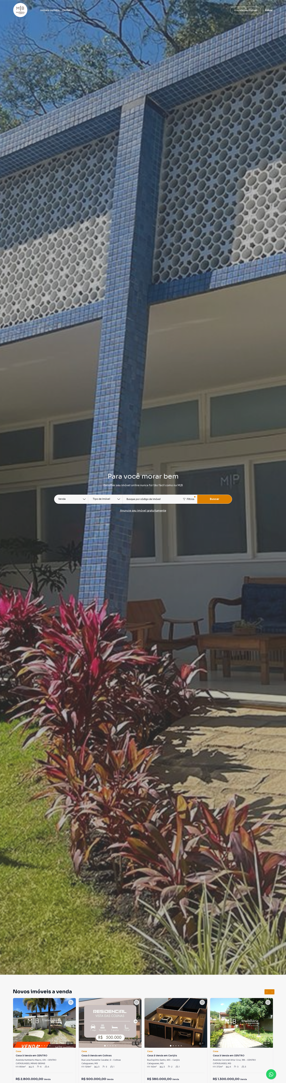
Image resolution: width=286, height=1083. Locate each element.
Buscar (214, 499)
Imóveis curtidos (50, 10)
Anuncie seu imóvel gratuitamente (143, 510)
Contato (67, 10)
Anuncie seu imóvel (245, 10)
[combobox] (160, 499)
